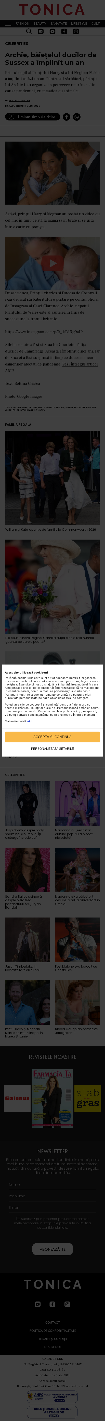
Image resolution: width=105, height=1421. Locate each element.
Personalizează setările (52, 748)
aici (29, 721)
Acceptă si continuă (52, 737)
